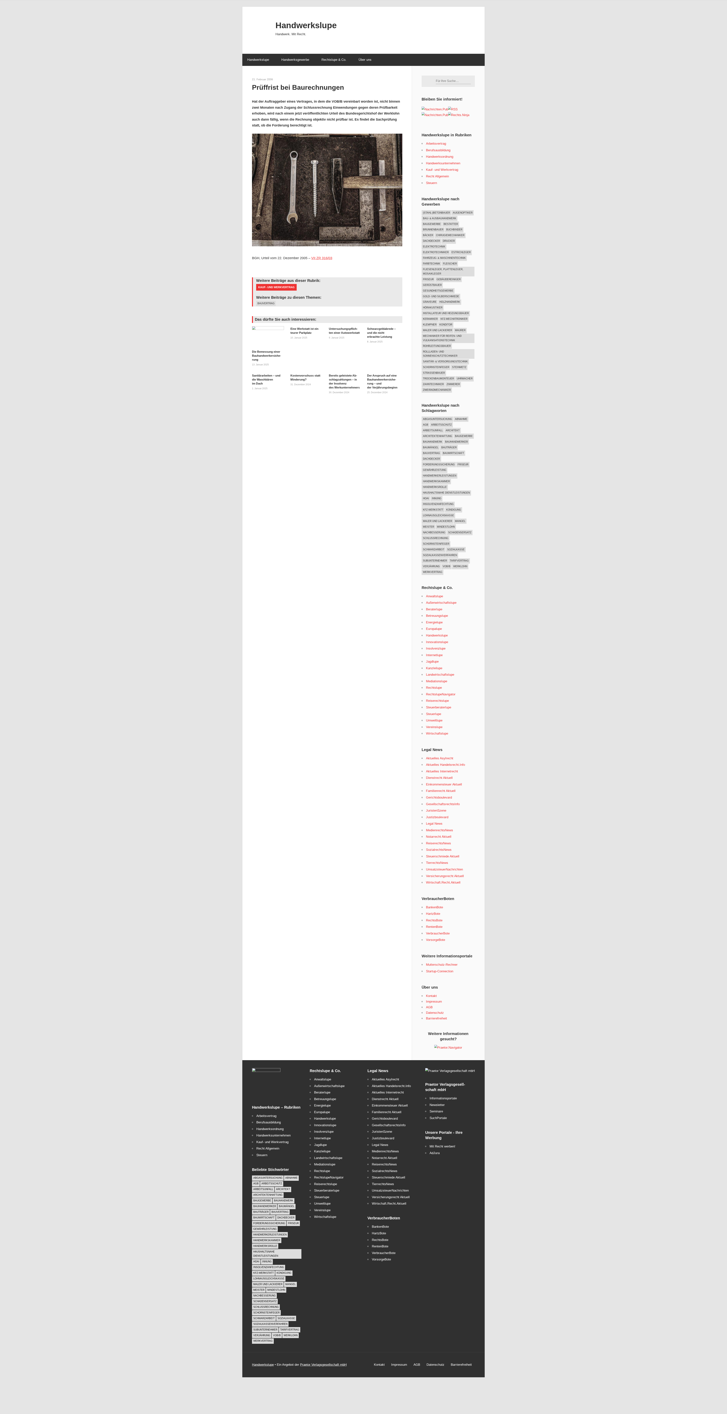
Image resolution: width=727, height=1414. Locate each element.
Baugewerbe (432, 224)
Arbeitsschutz (441, 424)
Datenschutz (435, 1013)
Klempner (430, 324)
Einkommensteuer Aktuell (444, 784)
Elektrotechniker (436, 252)
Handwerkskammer (436, 481)
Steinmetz (459, 367)
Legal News (434, 823)
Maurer (460, 330)
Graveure (430, 301)
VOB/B (446, 566)
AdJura (435, 1153)
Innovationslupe (437, 642)
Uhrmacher (465, 378)
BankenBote (434, 907)
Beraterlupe (434, 609)
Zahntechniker (433, 384)
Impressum (434, 1001)
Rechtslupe (434, 687)
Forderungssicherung (439, 464)
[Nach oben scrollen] (721, 1408)
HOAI (426, 498)
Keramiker (430, 318)
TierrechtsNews (437, 863)
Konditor (445, 324)
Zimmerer (453, 384)
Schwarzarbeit (433, 549)
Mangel (460, 521)
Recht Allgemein (437, 176)
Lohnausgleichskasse (438, 515)
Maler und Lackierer (437, 330)
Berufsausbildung (438, 150)
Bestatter (451, 224)
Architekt (453, 430)
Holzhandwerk (449, 301)
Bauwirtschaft (453, 453)
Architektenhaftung (437, 436)
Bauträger (449, 447)
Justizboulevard (437, 817)
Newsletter (437, 1105)
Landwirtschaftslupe (440, 674)
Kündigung (453, 509)
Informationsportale (443, 1098)
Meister (428, 526)
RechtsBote (434, 920)
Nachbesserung (434, 532)
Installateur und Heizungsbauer (446, 313)
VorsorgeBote (435, 940)
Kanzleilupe (434, 668)
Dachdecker (431, 240)
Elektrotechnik (434, 246)
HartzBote (433, 914)
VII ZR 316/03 (321, 258)
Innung (436, 498)
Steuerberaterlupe (438, 707)
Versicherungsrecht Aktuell (445, 876)
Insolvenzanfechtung (438, 504)
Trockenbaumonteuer (438, 378)
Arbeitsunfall (433, 430)
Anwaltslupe (434, 596)
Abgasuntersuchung (437, 419)
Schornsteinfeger (436, 367)
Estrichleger (461, 252)
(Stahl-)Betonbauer (436, 212)
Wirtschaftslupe (437, 733)
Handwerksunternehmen (443, 163)
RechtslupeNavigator (441, 694)
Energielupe (434, 622)
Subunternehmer (435, 560)
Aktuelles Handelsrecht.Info (445, 765)
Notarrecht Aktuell (438, 836)
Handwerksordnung (439, 156)
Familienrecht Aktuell (441, 791)
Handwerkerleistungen (439, 475)
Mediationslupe (436, 681)
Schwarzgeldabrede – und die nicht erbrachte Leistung (381, 332)
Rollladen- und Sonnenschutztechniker (440, 353)
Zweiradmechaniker (437, 389)
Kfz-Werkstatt (433, 509)
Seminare (436, 1111)
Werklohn (460, 566)
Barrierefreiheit (436, 1018)
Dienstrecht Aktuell (439, 778)
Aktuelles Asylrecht (439, 758)
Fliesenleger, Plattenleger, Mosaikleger (443, 271)
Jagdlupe (432, 661)
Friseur (428, 279)
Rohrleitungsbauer (437, 346)
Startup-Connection (439, 971)
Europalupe (434, 629)
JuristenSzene (436, 810)
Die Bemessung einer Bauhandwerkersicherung (266, 355)
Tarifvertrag (459, 560)
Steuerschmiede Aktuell (442, 856)
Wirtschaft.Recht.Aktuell (443, 882)
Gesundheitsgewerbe (438, 290)
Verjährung (431, 566)
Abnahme (461, 419)
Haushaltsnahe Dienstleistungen (446, 492)
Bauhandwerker (456, 441)
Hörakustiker (432, 307)
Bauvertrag (266, 303)
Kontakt (431, 996)
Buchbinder (454, 229)
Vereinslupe (434, 727)
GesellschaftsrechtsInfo (443, 804)
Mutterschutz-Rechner (442, 964)
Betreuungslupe (437, 616)
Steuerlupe (433, 714)
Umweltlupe (434, 720)
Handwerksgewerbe (295, 60)
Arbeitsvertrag (436, 143)
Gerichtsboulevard (439, 797)
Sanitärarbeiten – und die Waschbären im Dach (266, 379)
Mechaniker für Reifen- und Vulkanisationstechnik (442, 338)
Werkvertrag (432, 572)
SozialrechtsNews (439, 850)
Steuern (431, 183)
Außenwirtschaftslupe (441, 602)
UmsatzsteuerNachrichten (444, 869)
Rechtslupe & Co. (333, 60)
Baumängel (430, 447)
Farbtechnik (431, 263)
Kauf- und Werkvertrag (276, 287)
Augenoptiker (463, 212)
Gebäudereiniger (449, 279)
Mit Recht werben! (442, 1146)
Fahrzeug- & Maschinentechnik (444, 258)
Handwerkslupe (306, 25)
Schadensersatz (459, 532)
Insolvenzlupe (435, 648)
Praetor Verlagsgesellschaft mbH (323, 1364)
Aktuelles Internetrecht (442, 771)
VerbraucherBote (438, 933)
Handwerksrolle (435, 487)
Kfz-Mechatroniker (454, 318)
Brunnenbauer (433, 229)
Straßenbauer (434, 372)
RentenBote (434, 927)
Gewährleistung (434, 470)
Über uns (365, 60)
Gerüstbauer (432, 285)
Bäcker (428, 235)
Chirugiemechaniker (450, 235)
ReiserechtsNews (438, 843)
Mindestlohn (446, 526)
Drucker (449, 240)
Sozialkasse (456, 549)
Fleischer (450, 263)
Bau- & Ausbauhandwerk (439, 218)
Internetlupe (434, 655)
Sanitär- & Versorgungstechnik (445, 361)
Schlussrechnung (435, 538)
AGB (425, 424)
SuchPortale (438, 1118)
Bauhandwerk (432, 441)
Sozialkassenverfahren (440, 555)
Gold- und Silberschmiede (441, 296)
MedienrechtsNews (439, 830)
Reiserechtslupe (437, 701)
